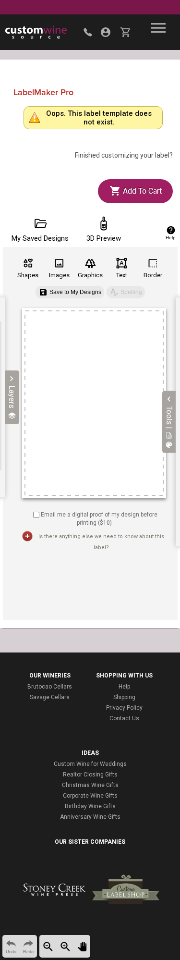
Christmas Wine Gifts (90, 785)
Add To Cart (141, 191)
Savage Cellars (50, 697)
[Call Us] (88, 32)
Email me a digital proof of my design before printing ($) (99, 518)
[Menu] (158, 28)
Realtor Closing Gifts (90, 774)
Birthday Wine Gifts (90, 806)
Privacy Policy (124, 707)
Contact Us (124, 718)
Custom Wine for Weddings (90, 764)
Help (124, 686)
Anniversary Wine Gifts (90, 816)
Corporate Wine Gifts (90, 795)
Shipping (124, 697)
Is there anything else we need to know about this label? (101, 542)
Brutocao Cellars (49, 686)
